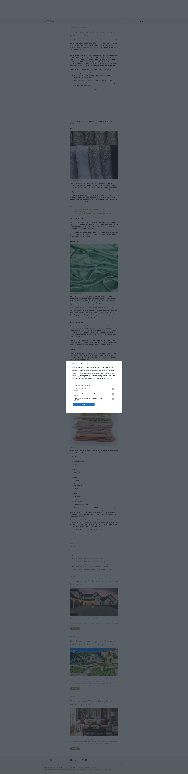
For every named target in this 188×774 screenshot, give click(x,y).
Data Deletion (86, 410)
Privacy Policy (102, 410)
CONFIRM (84, 404)
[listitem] (94, 385)
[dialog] (94, 387)
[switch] (112, 389)
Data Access (94, 410)
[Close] (119, 364)
